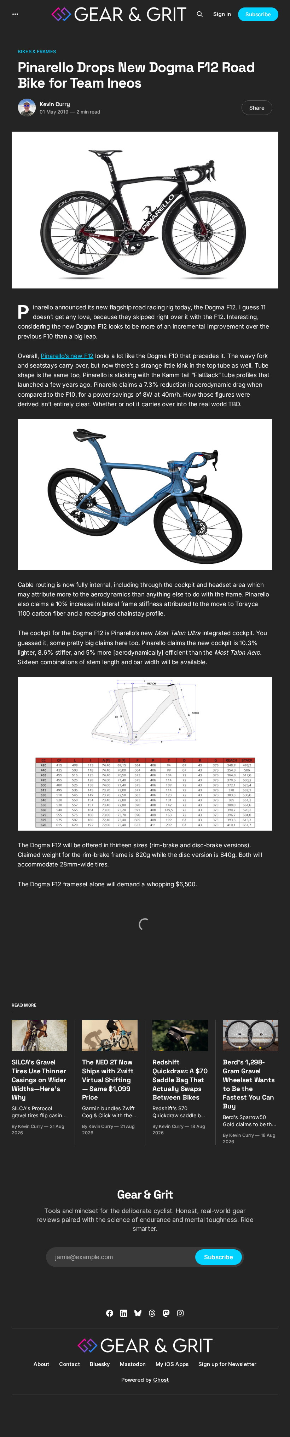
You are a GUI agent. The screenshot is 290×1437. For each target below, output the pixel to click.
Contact (69, 1364)
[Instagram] (180, 1313)
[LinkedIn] (123, 1313)
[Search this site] (199, 14)
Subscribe (258, 14)
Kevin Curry (55, 104)
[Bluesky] (137, 1313)
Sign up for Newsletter (227, 1364)
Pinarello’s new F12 (67, 355)
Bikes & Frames (37, 51)
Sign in (222, 14)
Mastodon (133, 1364)
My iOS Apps (172, 1364)
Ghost (161, 1379)
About (41, 1364)
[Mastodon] (166, 1313)
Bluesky (100, 1364)
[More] (15, 14)
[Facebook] (109, 1313)
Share (257, 107)
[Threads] (152, 1313)
